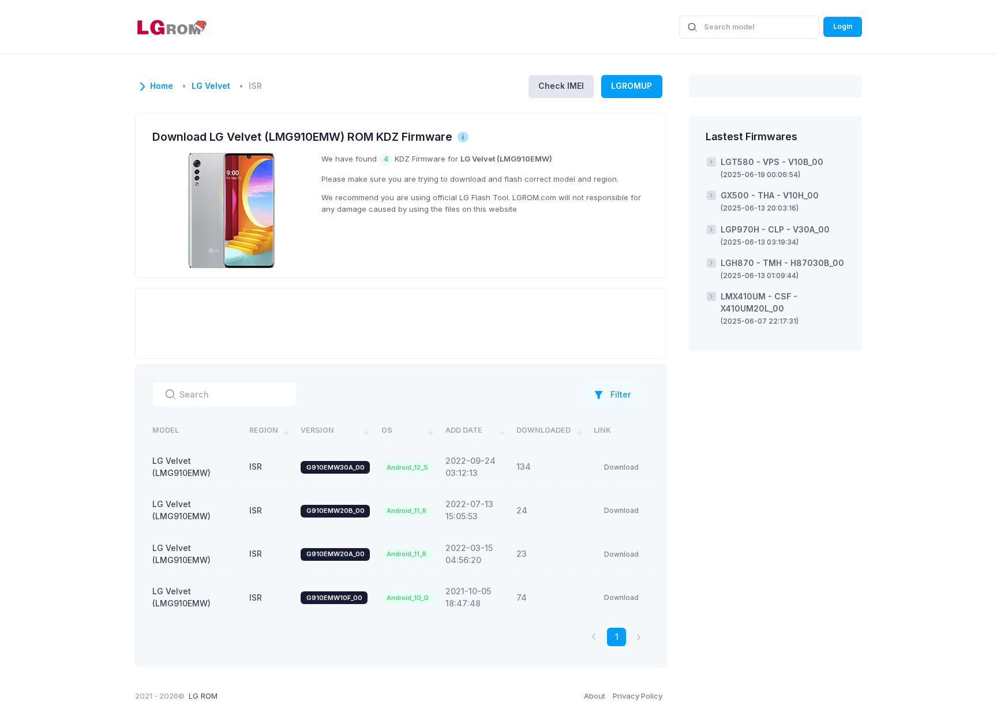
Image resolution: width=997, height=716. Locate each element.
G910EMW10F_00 (334, 598)
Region (263, 430)
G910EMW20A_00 (335, 554)
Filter (620, 394)
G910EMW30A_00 (335, 467)
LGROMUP (631, 86)
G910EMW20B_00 (335, 511)
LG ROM (203, 695)
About (594, 695)
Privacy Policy (637, 695)
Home (161, 86)
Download (621, 467)
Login (842, 26)
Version (317, 430)
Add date (463, 430)
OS (386, 430)
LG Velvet (211, 86)
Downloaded (543, 430)
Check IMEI (561, 86)
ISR (255, 466)
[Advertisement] (400, 322)
